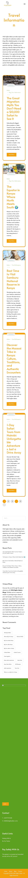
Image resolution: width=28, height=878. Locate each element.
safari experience (7, 668)
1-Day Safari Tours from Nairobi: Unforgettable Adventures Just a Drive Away (14, 438)
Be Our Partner (6, 841)
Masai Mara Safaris (8, 664)
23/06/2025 (11, 414)
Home (5, 871)
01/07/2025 (11, 334)
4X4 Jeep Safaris (7, 632)
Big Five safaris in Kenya (9, 648)
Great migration (7, 656)
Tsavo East (17, 668)
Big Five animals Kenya (8, 640)
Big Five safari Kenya (8, 644)
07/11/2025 (11, 85)
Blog (10, 92)
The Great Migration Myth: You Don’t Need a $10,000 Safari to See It (14, 108)
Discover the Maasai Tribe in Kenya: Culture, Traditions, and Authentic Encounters (14, 358)
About (10, 871)
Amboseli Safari (20, 636)
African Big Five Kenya (8, 636)
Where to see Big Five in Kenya (10, 672)
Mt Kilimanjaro (18, 664)
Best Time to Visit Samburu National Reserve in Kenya (13, 279)
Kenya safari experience (9, 660)
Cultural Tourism (17, 652)
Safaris (8, 90)
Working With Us (6, 838)
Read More (11, 154)
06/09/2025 (11, 174)
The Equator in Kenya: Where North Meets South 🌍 (13, 196)
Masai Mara (19, 660)
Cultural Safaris (7, 652)
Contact (20, 871)
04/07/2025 (11, 260)
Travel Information (16, 92)
